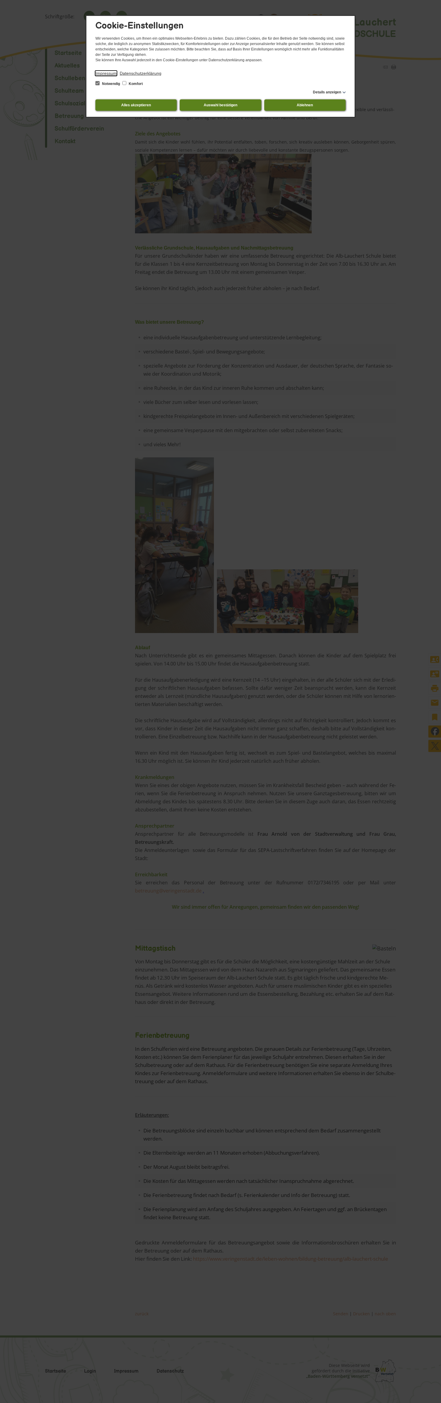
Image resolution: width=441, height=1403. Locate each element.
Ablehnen (305, 105)
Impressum (106, 73)
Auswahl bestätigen (220, 105)
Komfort (135, 84)
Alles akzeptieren (136, 105)
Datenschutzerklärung (140, 73)
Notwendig (111, 84)
